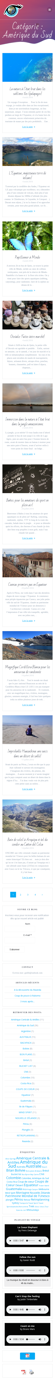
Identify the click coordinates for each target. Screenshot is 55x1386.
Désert (19, 1185)
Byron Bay (29, 1174)
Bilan (10, 1170)
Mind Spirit (10, 1192)
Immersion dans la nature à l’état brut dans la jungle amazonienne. (27, 422)
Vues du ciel (21, 1210)
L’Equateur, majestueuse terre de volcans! (27, 175)
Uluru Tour (44, 1207)
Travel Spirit (33, 1203)
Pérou (26, 1123)
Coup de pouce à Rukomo (27, 995)
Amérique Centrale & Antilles (25, 1019)
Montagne (22, 1192)
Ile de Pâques (26, 1106)
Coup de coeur (26, 1181)
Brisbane (38, 1171)
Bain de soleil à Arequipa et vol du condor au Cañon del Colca (28, 842)
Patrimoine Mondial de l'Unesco (27, 1196)
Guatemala (25, 1100)
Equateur (26, 1094)
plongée (10, 1199)
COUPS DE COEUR (25, 1089)
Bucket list (16, 1174)
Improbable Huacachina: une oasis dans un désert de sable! (27, 753)
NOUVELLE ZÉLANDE (26, 1118)
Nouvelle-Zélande (40, 1192)
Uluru (37, 1207)
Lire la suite (27, 127)
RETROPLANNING (26, 1135)
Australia (21, 1166)
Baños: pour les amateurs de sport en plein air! (27, 503)
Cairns (36, 1174)
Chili (26, 1071)
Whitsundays (32, 1209)
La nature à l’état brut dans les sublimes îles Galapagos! (27, 91)
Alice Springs (11, 1159)
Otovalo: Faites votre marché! (27, 337)
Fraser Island (44, 1186)
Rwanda (26, 1141)
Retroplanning (40, 1199)
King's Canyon (32, 1189)
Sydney (15, 1202)
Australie (33, 1166)
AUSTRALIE (25, 1036)
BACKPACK (25, 1042)
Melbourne (43, 1189)
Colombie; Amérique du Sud (35, 1178)
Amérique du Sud (25, 1025)
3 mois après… (27, 1001)
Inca (24, 1189)
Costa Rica (26, 1083)
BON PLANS (26, 1054)
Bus (23, 1174)
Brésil (26, 1060)
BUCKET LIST (26, 1065)
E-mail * (27, 935)
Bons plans (30, 1171)
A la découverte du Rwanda (27, 989)
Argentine (26, 1031)
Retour (27, 1199)
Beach (44, 1167)
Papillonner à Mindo (27, 257)
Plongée (26, 1129)
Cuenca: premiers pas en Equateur (27, 584)
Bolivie (26, 1048)
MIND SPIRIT (25, 1112)
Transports (24, 1203)
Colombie (25, 1077)
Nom (27, 923)
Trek (31, 1206)
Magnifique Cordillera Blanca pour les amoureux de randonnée (27, 669)
